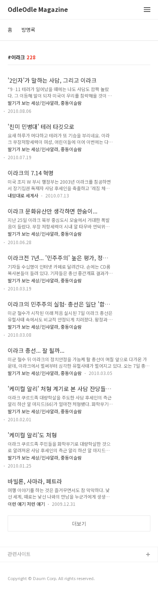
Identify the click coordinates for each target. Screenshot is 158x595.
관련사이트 (19, 554)
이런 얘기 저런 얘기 (26, 503)
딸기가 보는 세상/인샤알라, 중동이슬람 (45, 102)
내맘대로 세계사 (23, 195)
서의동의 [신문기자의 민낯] (36, 567)
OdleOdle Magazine (38, 10)
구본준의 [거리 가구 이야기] (37, 579)
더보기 (79, 523)
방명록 (28, 29)
